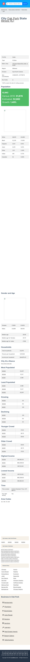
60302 (4, 371)
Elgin (14, 578)
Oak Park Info (4, 9)
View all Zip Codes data (6, 363)
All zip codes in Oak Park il (14, 9)
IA (20, 652)
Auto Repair (8, 615)
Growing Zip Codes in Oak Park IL (8, 554)
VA (19, 655)
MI (9, 653)
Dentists (7, 623)
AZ (7, 652)
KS (25, 652)
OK (5, 655)
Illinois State (24, 9)
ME (7, 653)
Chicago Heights (18, 589)
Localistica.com (14, 657)
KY (27, 652)
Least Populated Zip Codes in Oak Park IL (10, 552)
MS (14, 653)
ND (19, 653)
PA (8, 655)
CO (10, 652)
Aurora (15, 569)
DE (15, 652)
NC (17, 653)
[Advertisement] (15, 37)
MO (12, 653)
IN (24, 652)
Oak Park (13, 18)
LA (2, 653)
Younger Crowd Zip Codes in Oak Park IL (10, 557)
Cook (13, 57)
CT (12, 652)
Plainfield (15, 585)
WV (25, 655)
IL (23, 652)
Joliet (3, 576)
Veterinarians (9, 640)
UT (17, 655)
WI (24, 655)
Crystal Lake (4, 582)
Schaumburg (5, 574)
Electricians (8, 611)
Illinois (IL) (7, 20)
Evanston (16, 574)
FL (16, 652)
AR (5, 652)
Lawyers (7, 627)
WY (27, 655)
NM (25, 653)
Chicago (3, 569)
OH (3, 655)
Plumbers (7, 607)
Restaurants (8, 602)
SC (11, 655)
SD (12, 655)
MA (4, 653)
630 (9, 501)
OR (7, 655)
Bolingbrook (4, 589)
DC (13, 652)
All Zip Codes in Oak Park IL (7, 549)
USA (4, 11)
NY (2, 655)
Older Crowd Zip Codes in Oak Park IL (9, 558)
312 (2, 501)
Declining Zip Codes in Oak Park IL (8, 555)
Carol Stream (5, 571)
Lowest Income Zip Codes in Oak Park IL (10, 561)
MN (10, 653)
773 (6, 501)
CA (8, 652)
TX (16, 655)
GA (18, 652)
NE (20, 653)
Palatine (15, 571)
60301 (4, 377)
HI (19, 652)
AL (4, 652)
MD (6, 653)
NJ (23, 653)
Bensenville (4, 587)
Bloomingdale (17, 587)
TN (14, 655)
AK (2, 652)
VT (20, 655)
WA (22, 655)
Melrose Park (5, 585)
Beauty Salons (9, 636)
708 (4, 501)
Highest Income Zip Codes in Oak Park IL (10, 560)
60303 (16, 542)
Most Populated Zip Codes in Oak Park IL (10, 551)
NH (22, 653)
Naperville (16, 576)
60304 (4, 374)
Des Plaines (4, 578)
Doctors (7, 619)
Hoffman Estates (18, 582)
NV (27, 653)
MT (16, 653)
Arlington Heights (18, 580)
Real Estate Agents (10, 631)
